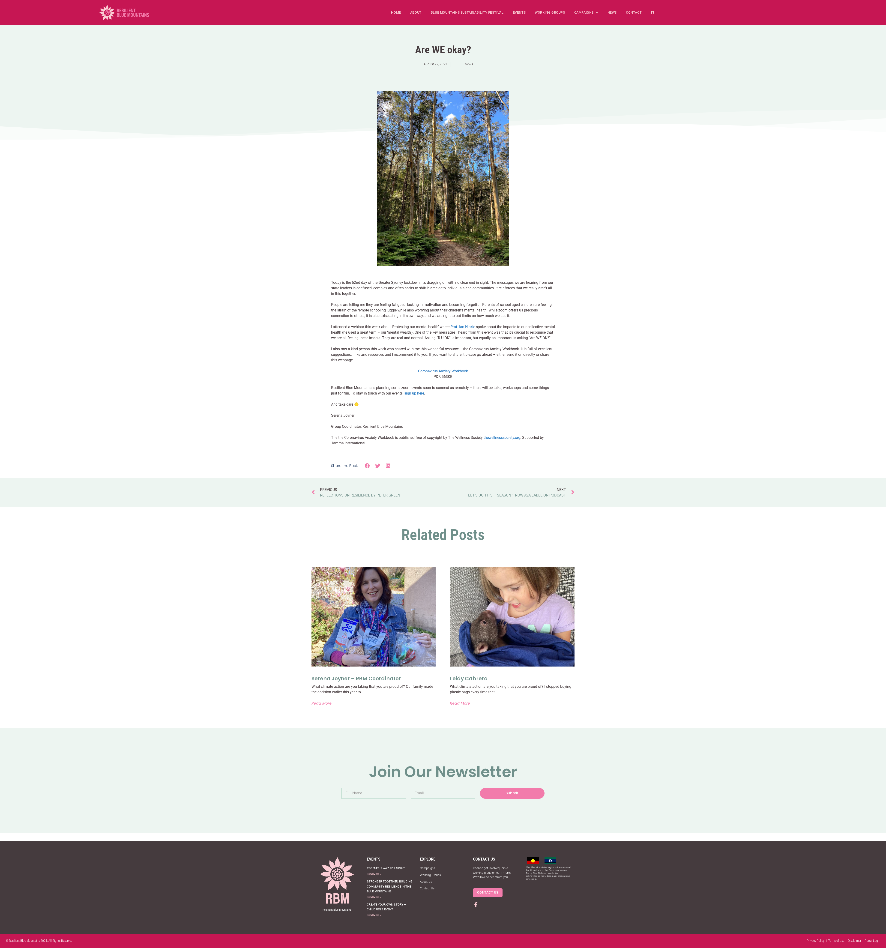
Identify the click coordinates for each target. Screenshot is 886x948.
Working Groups (550, 12)
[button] (367, 465)
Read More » (374, 874)
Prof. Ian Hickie (462, 327)
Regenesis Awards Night (386, 868)
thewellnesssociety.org (502, 437)
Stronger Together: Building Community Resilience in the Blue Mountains (390, 886)
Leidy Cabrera (469, 678)
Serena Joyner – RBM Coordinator (356, 678)
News (612, 12)
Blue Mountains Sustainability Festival (467, 12)
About (416, 12)
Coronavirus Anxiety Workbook (443, 371)
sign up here (414, 393)
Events (519, 12)
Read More (321, 703)
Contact (634, 12)
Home (396, 12)
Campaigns (584, 12)
